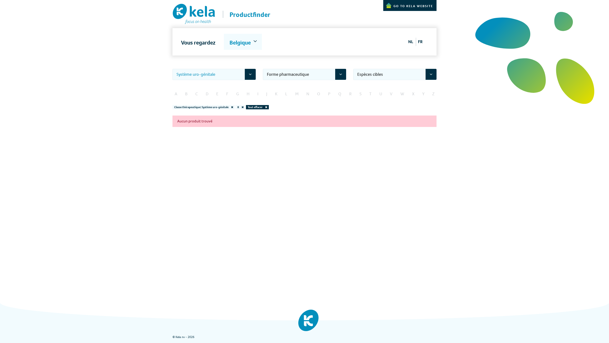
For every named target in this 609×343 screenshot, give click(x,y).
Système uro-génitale (196, 74)
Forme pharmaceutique (288, 74)
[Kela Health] (193, 12)
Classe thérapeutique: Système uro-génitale (201, 107)
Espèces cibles (370, 74)
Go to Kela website (413, 6)
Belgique (241, 42)
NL (410, 42)
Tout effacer (255, 107)
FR (420, 42)
